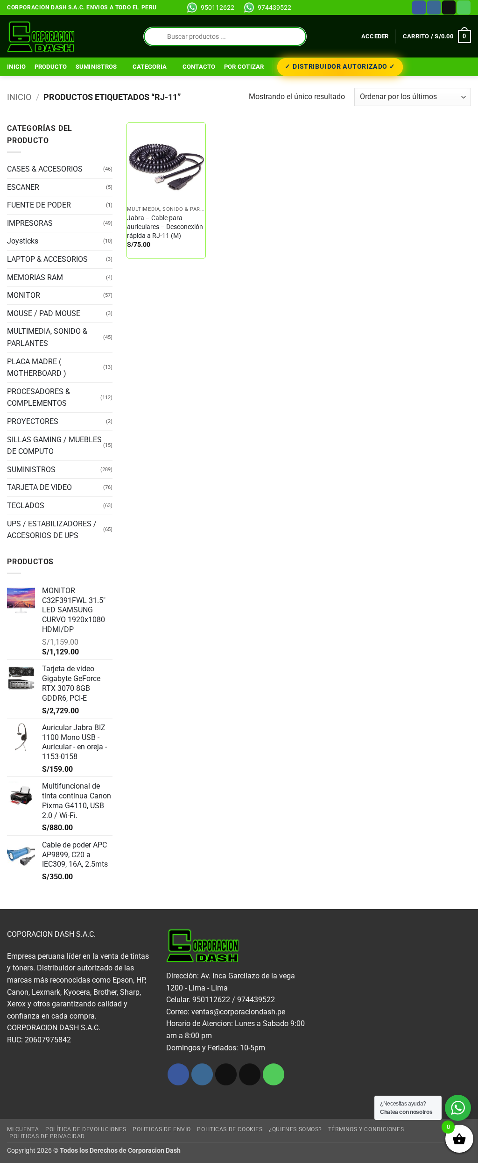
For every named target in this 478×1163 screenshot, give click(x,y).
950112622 (217, 7)
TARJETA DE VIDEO (39, 487)
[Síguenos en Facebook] (419, 7)
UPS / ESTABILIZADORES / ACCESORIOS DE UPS (52, 529)
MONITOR (23, 295)
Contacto (199, 66)
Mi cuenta (23, 1129)
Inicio (16, 66)
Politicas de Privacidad (47, 1136)
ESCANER (23, 187)
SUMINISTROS (96, 66)
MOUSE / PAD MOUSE (43, 313)
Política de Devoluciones (86, 1129)
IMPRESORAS (30, 223)
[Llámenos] (464, 7)
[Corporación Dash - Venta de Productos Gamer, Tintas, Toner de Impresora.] (41, 36)
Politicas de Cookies (229, 1129)
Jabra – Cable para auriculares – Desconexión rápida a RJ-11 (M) (165, 226)
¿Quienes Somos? (295, 1129)
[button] (375, 36)
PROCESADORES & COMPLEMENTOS (38, 397)
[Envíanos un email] (449, 7)
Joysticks (22, 241)
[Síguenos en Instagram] (434, 7)
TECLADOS (25, 505)
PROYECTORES (32, 421)
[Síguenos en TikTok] (226, 1074)
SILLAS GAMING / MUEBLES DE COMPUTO (54, 445)
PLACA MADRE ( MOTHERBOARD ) (36, 367)
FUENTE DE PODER (39, 205)
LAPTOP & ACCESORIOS (47, 259)
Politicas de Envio (162, 1129)
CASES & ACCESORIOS (45, 169)
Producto (51, 66)
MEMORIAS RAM (35, 277)
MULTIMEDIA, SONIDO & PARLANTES (47, 337)
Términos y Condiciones (366, 1129)
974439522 (274, 7)
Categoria (150, 66)
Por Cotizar (244, 66)
